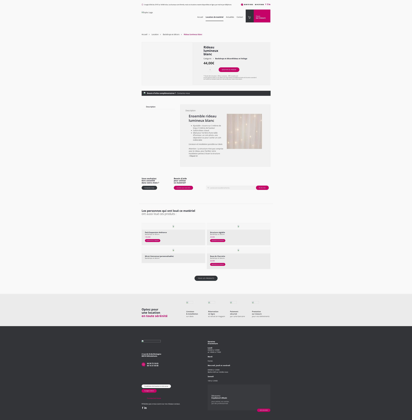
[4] (167, 64)
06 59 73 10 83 (248, 4)
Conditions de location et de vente (156, 386)
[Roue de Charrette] (238, 250)
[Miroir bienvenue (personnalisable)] (173, 250)
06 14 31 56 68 (259, 4)
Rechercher (262, 187)
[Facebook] (265, 4)
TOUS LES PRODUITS (206, 278)
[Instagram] (267, 4)
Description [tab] (150, 107)
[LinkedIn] (270, 4)
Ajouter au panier (229, 70)
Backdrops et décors (171, 34)
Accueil (144, 34)
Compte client (149, 391)
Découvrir (264, 410)
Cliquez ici (194, 156)
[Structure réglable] (238, 226)
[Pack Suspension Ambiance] (173, 226)
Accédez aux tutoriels (183, 188)
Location (155, 34)
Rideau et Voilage (239, 58)
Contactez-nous (183, 93)
